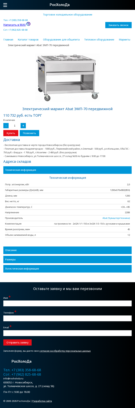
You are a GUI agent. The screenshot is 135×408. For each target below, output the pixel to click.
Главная (8, 39)
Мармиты (124, 39)
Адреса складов (17, 161)
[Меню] (5, 5)
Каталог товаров (28, 39)
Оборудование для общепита (61, 39)
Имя (7, 297)
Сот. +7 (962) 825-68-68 (15, 29)
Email (7, 327)
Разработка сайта (42, 401)
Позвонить (29, 133)
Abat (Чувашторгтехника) (116, 218)
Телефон (10, 312)
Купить (11, 133)
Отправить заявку (17, 342)
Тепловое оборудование (99, 39)
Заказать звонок (118, 25)
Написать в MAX (14, 25)
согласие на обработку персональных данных (65, 350)
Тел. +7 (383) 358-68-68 (15, 20)
